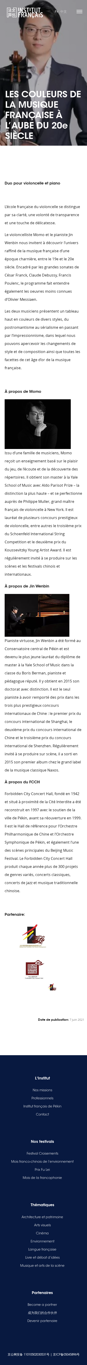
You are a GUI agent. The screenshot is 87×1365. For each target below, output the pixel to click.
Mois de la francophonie (42, 1178)
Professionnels (42, 1098)
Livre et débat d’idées (42, 1257)
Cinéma (42, 1233)
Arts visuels (42, 1225)
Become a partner (42, 1305)
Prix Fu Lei (42, 1170)
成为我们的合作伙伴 (42, 1313)
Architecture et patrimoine (42, 1217)
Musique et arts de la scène (42, 1266)
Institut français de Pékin (42, 1106)
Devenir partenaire (42, 1321)
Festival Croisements (42, 1153)
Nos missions (42, 1090)
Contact (42, 1114)
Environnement (42, 1241)
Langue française (42, 1249)
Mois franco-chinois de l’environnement (42, 1161)
